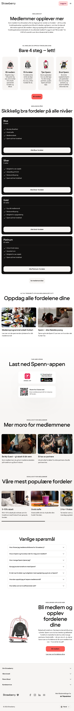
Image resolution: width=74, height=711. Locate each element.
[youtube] (44, 695)
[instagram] (35, 695)
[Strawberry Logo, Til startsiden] (9, 3)
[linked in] (39, 695)
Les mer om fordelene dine (55, 654)
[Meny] (70, 3)
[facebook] (30, 695)
